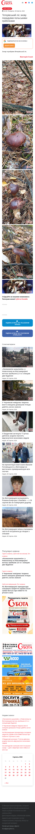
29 (25, 775)
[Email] (22, 2)
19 (13, 772)
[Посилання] (6, 2)
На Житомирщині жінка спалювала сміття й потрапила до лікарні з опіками (17, 531)
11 (9, 770)
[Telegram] (32, 2)
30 (29, 775)
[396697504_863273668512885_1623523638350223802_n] (17, 197)
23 (29, 772)
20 (17, 772)
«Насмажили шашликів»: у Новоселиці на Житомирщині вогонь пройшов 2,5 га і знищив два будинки (16, 372)
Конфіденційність (8, 829)
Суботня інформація (9, 584)
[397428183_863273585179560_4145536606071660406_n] (17, 87)
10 (5, 770)
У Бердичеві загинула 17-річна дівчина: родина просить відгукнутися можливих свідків (15, 435)
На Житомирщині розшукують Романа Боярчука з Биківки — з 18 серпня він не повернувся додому (17, 500)
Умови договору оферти (10, 826)
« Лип (6, 783)
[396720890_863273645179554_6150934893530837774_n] (17, 142)
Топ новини (21, 584)
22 (25, 772)
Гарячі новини (7, 554)
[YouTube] (25, 2)
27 (17, 775)
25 (9, 775)
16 (29, 770)
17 (5, 772)
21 (21, 772)
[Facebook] (29, 2)
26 (13, 775)
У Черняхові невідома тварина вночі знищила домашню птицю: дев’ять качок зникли (16, 404)
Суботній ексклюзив (20, 554)
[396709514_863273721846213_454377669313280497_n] (17, 286)
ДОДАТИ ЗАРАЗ (9, 45)
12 (13, 770)
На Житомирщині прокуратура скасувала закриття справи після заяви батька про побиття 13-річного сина (16, 590)
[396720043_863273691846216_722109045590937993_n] (17, 252)
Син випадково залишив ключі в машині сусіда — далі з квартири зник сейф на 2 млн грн (16, 748)
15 (25, 770)
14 (21, 770)
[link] (26, 57)
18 (9, 772)
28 (21, 775)
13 (17, 770)
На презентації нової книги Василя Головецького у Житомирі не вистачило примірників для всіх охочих (17, 468)
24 (5, 775)
